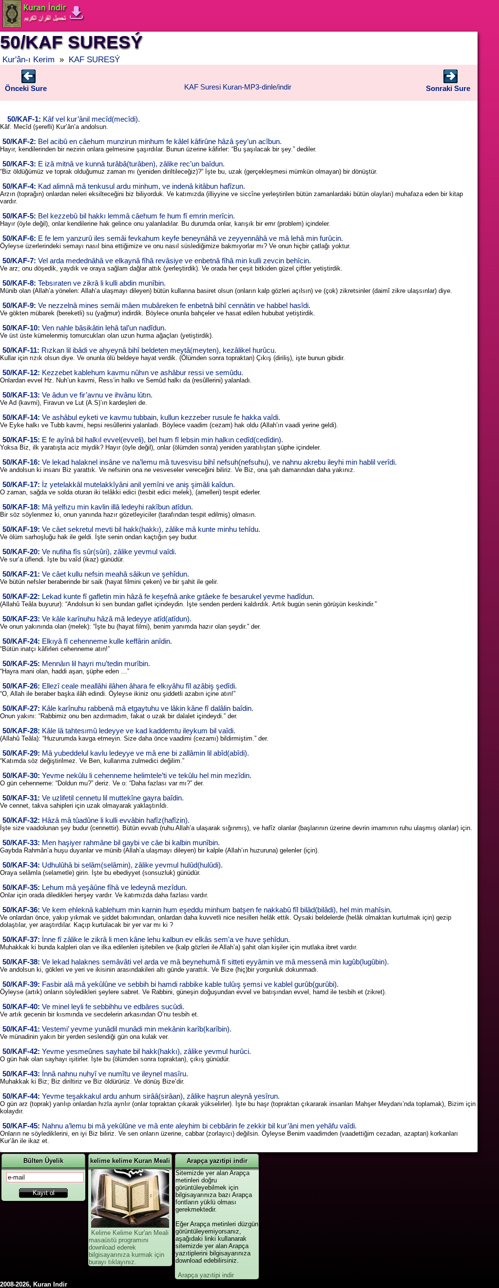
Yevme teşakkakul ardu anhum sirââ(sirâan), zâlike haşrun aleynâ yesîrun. (141, 1096)
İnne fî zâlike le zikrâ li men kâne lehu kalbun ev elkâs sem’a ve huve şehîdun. (146, 939)
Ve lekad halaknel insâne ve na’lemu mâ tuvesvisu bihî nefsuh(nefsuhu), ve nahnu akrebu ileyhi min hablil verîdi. (199, 462)
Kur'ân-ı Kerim (28, 59)
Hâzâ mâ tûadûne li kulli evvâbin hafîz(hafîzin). (96, 820)
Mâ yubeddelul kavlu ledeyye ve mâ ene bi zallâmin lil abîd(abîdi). (125, 753)
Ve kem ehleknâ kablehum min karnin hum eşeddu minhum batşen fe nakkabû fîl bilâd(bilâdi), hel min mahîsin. (197, 910)
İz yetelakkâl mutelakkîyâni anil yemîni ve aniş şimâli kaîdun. (118, 485)
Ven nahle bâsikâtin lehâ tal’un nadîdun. (84, 328)
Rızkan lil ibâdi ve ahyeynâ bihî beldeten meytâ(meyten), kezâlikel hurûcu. (139, 350)
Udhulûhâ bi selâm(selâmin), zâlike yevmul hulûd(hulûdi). (112, 865)
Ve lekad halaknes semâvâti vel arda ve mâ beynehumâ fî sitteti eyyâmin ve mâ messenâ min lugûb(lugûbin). (195, 962)
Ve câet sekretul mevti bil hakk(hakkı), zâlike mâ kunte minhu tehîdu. (131, 529)
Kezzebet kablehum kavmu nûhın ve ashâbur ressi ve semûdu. (122, 373)
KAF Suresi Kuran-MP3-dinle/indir (237, 87)
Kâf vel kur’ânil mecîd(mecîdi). (73, 119)
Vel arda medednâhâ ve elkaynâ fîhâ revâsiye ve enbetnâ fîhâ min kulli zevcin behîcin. (156, 261)
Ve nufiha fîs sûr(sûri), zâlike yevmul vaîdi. (89, 552)
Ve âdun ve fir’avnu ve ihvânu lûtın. (77, 395)
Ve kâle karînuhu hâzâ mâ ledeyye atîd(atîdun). (97, 619)
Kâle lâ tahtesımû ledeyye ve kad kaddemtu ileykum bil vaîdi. (118, 731)
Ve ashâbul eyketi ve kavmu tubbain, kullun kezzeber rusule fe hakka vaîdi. (141, 417)
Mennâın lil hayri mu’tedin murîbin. (76, 664)
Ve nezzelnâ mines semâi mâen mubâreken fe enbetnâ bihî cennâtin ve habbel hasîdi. (156, 305)
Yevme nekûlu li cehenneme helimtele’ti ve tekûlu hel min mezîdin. (126, 776)
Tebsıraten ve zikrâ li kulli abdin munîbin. (84, 283)
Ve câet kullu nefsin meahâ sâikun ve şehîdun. (95, 574)
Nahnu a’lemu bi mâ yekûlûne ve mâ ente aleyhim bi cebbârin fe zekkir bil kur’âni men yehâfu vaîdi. (179, 1126)
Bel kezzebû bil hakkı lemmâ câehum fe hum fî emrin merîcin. (118, 216)
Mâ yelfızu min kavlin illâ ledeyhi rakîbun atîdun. (97, 507)
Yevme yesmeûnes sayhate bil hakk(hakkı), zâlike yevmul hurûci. (126, 1051)
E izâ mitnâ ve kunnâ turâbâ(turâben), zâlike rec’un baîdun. (113, 164)
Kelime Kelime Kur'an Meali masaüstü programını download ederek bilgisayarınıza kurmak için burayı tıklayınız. (129, 1247)
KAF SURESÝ (94, 59)
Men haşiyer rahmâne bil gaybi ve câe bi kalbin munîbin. (111, 843)
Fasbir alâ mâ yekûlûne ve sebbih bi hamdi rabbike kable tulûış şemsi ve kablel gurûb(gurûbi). (170, 984)
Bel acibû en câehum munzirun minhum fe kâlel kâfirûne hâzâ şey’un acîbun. (142, 141)
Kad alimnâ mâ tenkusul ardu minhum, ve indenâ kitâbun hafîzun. (123, 186)
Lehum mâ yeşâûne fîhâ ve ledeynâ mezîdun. (94, 887)
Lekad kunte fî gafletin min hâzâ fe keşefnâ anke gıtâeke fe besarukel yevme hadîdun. (158, 596)
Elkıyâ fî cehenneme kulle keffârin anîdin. (87, 641)
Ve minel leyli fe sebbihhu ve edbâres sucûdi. (93, 1007)
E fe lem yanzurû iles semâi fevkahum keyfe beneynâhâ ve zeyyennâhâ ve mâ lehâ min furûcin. (172, 238)
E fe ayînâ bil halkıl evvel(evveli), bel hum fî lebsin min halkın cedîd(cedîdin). (142, 440)
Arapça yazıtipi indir (206, 1275)
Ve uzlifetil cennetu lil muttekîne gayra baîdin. (93, 798)
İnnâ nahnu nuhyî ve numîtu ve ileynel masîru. (95, 1074)
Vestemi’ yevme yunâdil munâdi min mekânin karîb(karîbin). (116, 1029)
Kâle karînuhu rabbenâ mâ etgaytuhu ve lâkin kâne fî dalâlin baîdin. (127, 708)
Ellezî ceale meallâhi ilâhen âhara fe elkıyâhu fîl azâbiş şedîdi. (119, 686)
